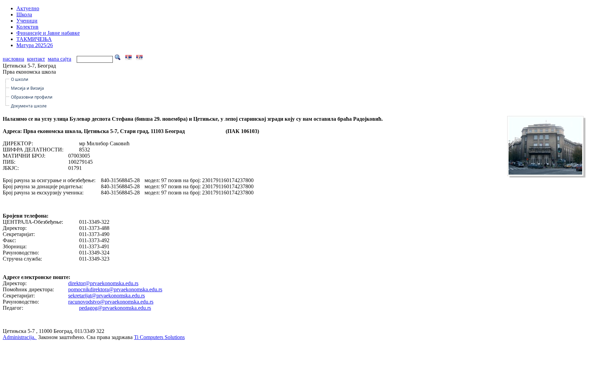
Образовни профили (31, 97)
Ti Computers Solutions (159, 337)
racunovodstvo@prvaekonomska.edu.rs (110, 302)
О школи (19, 79)
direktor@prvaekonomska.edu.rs (103, 283)
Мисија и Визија (27, 88)
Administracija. (20, 337)
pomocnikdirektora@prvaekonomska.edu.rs (115, 289)
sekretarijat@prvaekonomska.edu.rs (106, 295)
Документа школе (29, 106)
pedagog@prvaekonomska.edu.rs (115, 308)
